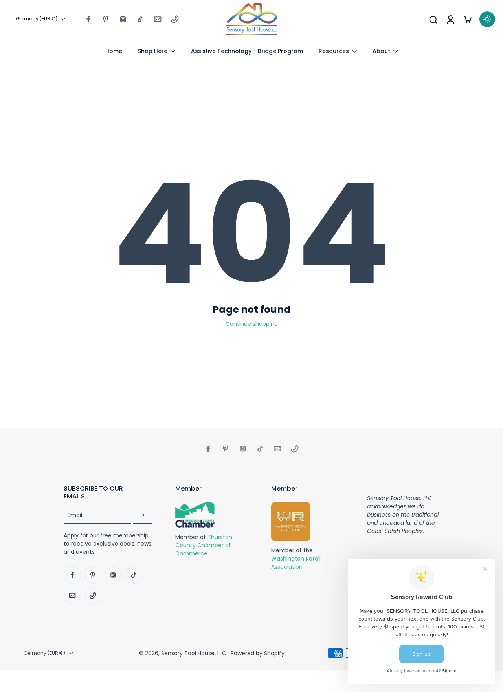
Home (113, 51)
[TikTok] (140, 19)
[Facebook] (88, 19)
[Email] (157, 19)
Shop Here (152, 51)
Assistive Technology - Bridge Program (247, 51)
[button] (108, 492)
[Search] (433, 19)
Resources (334, 51)
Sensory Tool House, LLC (193, 653)
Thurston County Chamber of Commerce (203, 545)
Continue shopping (252, 324)
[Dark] (487, 19)
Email (75, 515)
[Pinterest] (105, 19)
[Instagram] (123, 19)
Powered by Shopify (258, 653)
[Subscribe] (142, 515)
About (381, 51)
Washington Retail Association (296, 563)
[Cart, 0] (467, 19)
